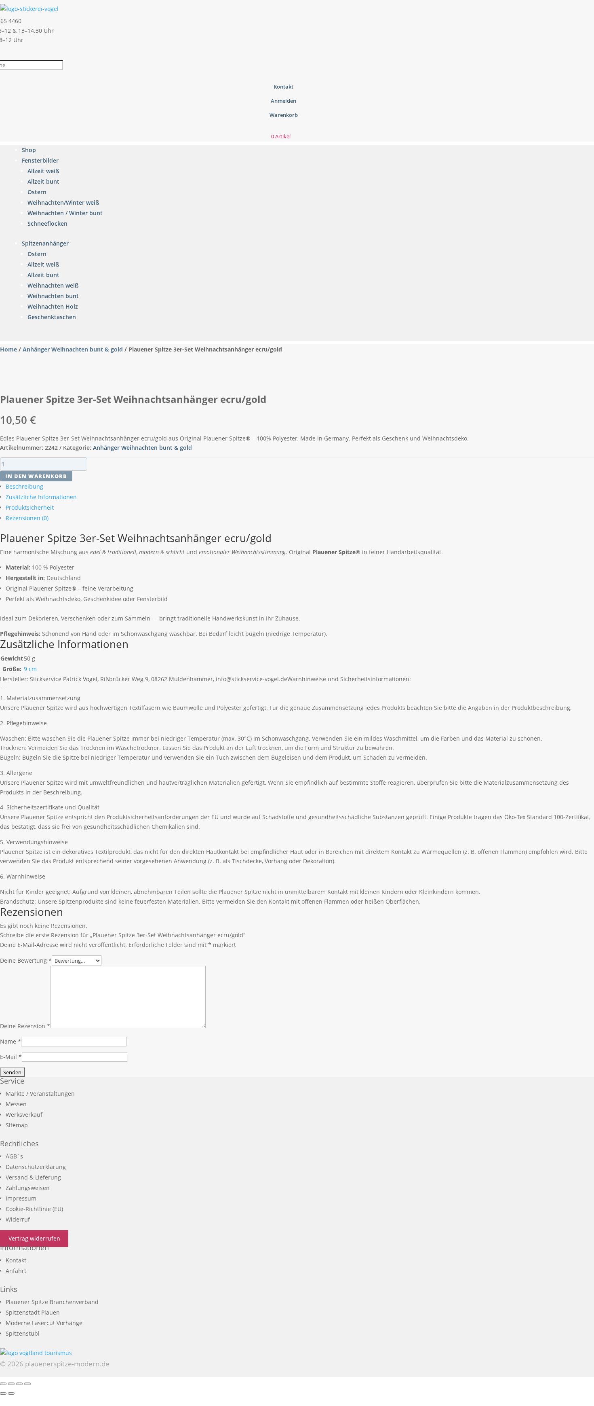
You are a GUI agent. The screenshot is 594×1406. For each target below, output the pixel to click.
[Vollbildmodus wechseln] (11, 1384)
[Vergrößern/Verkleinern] (3, 1384)
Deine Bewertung (26, 960)
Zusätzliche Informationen (41, 497)
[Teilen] (19, 1384)
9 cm (30, 669)
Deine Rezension (25, 1026)
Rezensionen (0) (27, 518)
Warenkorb (284, 115)
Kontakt (283, 86)
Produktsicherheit (30, 507)
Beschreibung (24, 486)
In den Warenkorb (36, 476)
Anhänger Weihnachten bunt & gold (73, 349)
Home (8, 349)
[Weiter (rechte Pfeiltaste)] (11, 1393)
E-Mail (11, 1057)
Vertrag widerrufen (34, 1239)
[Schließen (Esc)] (27, 1384)
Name (10, 1041)
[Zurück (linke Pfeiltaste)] (3, 1393)
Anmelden (283, 100)
